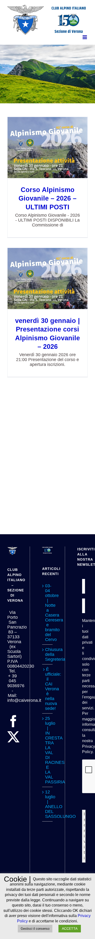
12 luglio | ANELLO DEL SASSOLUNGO (47, 804)
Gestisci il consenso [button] (35, 928)
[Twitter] (13, 737)
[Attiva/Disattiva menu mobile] (85, 37)
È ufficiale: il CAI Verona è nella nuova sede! (47, 689)
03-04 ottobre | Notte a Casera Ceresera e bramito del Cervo (47, 612)
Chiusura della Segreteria (47, 654)
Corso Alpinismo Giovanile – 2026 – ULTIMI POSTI (48, 147)
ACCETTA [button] (69, 928)
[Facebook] (13, 721)
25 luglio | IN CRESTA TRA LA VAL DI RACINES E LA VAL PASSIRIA (47, 750)
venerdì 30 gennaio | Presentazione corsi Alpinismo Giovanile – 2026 (48, 278)
